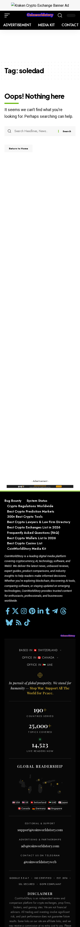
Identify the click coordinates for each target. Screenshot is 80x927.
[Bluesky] (9, 622)
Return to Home (18, 148)
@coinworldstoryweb (40, 862)
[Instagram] (24, 611)
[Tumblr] (47, 611)
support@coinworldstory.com (40, 830)
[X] (15, 611)
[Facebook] (7, 611)
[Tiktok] (27, 622)
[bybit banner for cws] (40, 486)
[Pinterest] (32, 611)
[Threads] (63, 611)
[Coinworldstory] (40, 15)
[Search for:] (34, 131)
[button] (8, 15)
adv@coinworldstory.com (40, 846)
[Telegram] (55, 611)
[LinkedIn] (40, 611)
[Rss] (18, 622)
